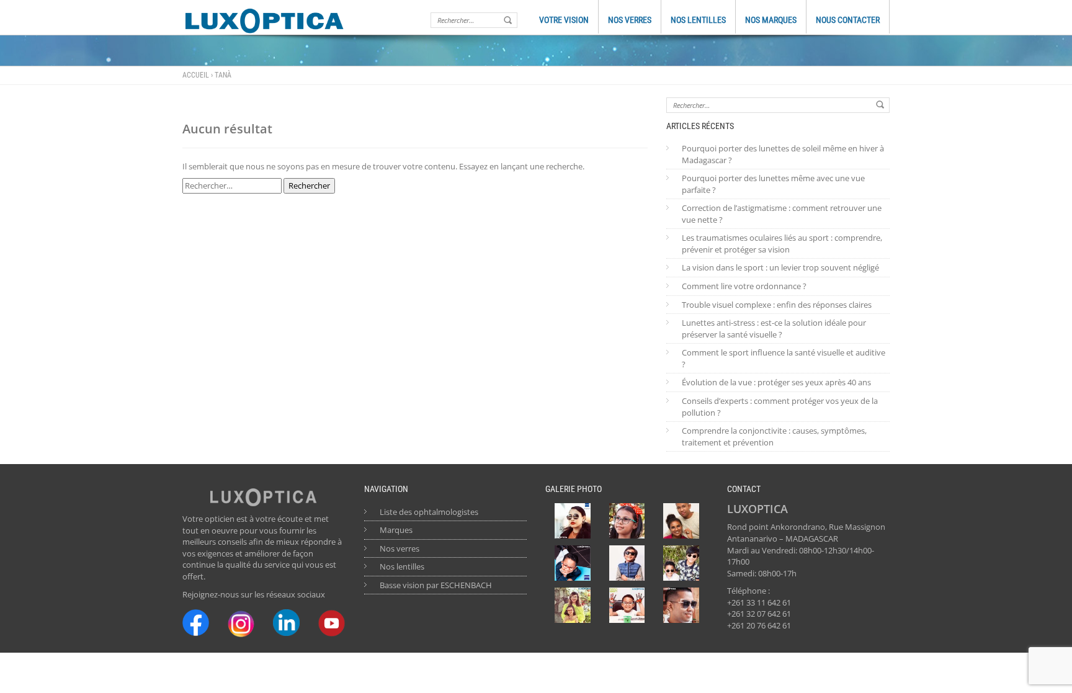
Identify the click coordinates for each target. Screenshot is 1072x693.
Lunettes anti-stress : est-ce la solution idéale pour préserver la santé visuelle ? (774, 328)
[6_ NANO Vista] (627, 606)
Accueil (195, 75)
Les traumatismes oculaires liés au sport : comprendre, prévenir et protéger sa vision (782, 243)
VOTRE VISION (564, 20)
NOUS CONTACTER (848, 20)
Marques (396, 529)
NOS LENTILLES (698, 20)
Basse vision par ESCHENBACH (436, 585)
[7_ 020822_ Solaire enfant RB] (681, 563)
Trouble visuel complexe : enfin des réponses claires (777, 304)
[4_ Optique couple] (681, 521)
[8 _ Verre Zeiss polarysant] (573, 521)
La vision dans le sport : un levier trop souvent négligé (780, 267)
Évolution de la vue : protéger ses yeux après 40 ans (776, 382)
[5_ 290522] (573, 606)
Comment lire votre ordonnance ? (744, 286)
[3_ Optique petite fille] (627, 521)
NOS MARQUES (771, 20)
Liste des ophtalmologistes (429, 511)
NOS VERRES (629, 20)
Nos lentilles (402, 566)
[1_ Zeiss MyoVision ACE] (573, 563)
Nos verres (399, 548)
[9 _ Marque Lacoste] (681, 606)
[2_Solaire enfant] (627, 563)
